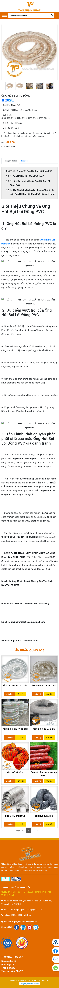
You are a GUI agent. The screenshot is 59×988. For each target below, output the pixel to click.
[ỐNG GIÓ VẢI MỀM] (15, 756)
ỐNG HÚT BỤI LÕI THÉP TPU (15, 729)
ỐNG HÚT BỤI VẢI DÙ (44, 816)
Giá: (3, 142)
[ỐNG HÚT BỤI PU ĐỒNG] (9, 86)
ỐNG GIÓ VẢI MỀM (15, 772)
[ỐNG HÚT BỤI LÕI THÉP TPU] (15, 712)
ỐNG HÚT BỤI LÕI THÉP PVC (44, 686)
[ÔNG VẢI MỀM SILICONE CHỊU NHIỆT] (43, 756)
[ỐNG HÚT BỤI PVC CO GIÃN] (15, 669)
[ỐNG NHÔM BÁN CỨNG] (15, 799)
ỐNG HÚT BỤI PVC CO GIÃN (15, 686)
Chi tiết (21, 694)
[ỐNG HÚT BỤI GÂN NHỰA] (43, 712)
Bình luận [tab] (24, 161)
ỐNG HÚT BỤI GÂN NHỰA (44, 729)
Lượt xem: (5, 146)
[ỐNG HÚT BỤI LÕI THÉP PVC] (43, 669)
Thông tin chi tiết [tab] (10, 161)
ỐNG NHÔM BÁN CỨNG (15, 816)
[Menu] (4, 15)
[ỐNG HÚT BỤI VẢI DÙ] (43, 799)
